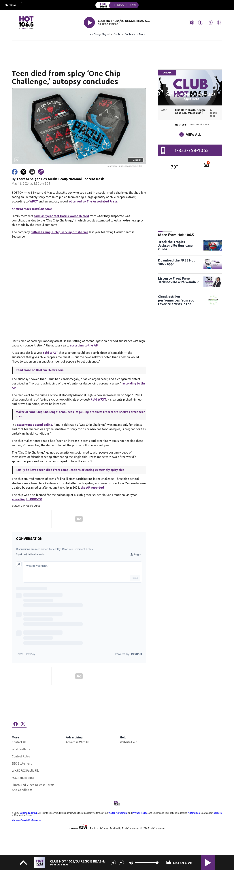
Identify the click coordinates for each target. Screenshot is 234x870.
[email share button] (32, 172)
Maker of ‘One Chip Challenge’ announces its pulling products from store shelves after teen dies (80, 414)
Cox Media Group (28, 813)
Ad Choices (194, 813)
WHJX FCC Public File (25, 770)
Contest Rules (21, 756)
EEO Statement (22, 763)
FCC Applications (23, 777)
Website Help (128, 742)
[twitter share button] (23, 172)
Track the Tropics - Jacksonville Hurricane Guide (175, 245)
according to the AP (84, 345)
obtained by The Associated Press (93, 201)
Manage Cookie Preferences (26, 820)
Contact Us (19, 742)
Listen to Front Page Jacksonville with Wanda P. (178, 280)
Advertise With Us (78, 742)
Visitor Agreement (117, 813)
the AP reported (92, 487)
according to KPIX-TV (27, 499)
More (142, 34)
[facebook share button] (15, 172)
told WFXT (50, 352)
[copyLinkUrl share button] (41, 172)
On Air (117, 34)
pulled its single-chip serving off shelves (59, 232)
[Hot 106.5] (117, 5)
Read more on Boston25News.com (40, 370)
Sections (10, 5)
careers (218, 813)
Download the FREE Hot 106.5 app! (176, 262)
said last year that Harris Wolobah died (61, 216)
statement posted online (34, 424)
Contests (130, 34)
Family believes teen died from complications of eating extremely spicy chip (70, 469)
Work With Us (21, 749)
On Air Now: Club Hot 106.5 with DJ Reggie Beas (190, 97)
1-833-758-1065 (191, 150)
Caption (135, 159)
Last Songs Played (99, 34)
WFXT (33, 201)
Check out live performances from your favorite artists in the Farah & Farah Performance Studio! (179, 300)
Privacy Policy (139, 813)
